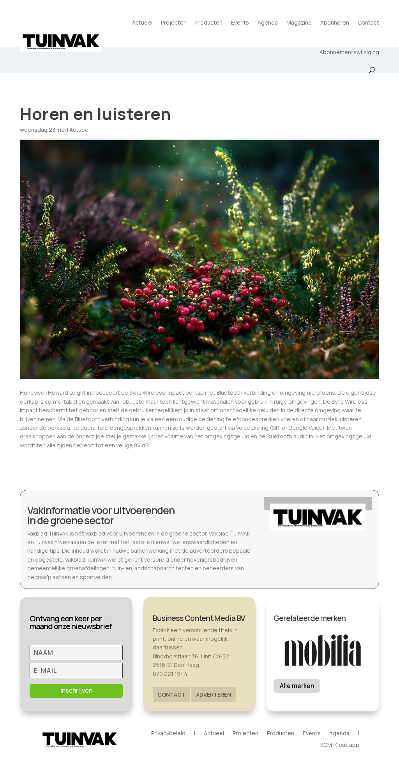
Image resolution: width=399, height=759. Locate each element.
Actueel (142, 22)
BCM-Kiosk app (339, 745)
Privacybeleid (168, 734)
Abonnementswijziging (349, 52)
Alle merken (297, 685)
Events (240, 22)
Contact (368, 22)
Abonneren (334, 22)
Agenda (268, 22)
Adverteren (213, 694)
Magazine (299, 22)
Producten (208, 22)
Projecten (174, 22)
